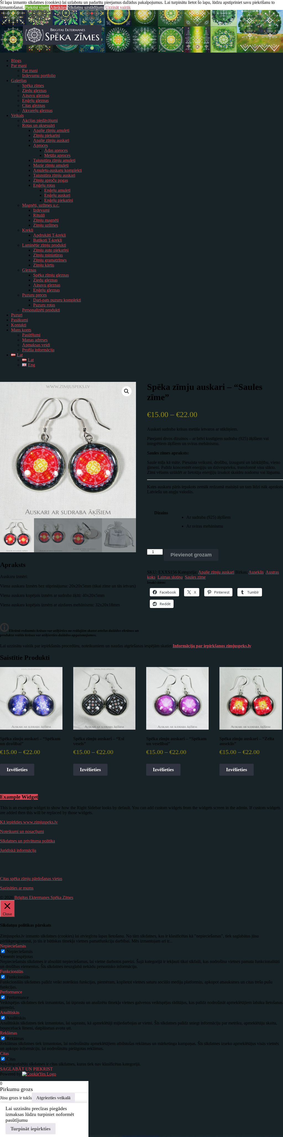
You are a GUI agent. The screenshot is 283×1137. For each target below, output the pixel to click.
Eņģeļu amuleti (57, 190)
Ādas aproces (56, 150)
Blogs (16, 60)
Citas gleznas (33, 105)
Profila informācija (38, 350)
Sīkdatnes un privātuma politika (27, 841)
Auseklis (256, 572)
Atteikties (58, 7)
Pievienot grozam (191, 555)
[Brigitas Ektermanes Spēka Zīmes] (141, 51)
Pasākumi (19, 320)
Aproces (40, 145)
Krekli (27, 230)
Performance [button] (11, 992)
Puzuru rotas (44, 305)
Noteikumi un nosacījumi (22, 831)
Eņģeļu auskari (57, 195)
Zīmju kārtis (43, 265)
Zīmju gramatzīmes (50, 260)
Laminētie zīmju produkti (44, 245)
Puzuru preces (34, 295)
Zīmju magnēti (46, 220)
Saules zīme (195, 577)
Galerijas (19, 80)
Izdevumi (41, 210)
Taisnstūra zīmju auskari (54, 175)
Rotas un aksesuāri (38, 125)
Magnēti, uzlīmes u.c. (40, 205)
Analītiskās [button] (9, 1012)
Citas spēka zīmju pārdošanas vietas (31, 878)
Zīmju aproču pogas (50, 180)
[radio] (234, 517)
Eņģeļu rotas (44, 185)
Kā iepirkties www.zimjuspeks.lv (29, 822)
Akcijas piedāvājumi (40, 120)
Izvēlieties (17, 769)
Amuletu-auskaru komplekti (57, 170)
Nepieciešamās (20, 951)
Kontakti (18, 325)
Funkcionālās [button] (11, 971)
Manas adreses (35, 340)
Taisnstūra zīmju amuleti (54, 160)
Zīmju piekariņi (46, 135)
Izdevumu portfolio (39, 75)
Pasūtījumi (31, 335)
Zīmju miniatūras (48, 255)
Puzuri (16, 315)
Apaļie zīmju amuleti (51, 130)
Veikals (17, 115)
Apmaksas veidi (36, 345)
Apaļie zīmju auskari (51, 140)
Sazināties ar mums (16, 888)
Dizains (161, 512)
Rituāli (39, 215)
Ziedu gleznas (34, 90)
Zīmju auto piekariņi (51, 250)
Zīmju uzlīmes (45, 225)
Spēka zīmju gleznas (51, 275)
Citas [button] (4, 1053)
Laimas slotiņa (170, 577)
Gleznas (29, 270)
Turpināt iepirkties (31, 1128)
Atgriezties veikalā (53, 1097)
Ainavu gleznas (35, 95)
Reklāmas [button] (8, 1033)
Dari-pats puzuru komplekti (57, 300)
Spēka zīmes (33, 85)
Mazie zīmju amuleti (51, 165)
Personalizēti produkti (41, 310)
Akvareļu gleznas (37, 110)
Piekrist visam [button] (37, 7)
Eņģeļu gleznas (35, 100)
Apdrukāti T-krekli (49, 235)
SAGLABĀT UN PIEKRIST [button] (26, 1069)
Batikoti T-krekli (47, 240)
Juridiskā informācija (18, 850)
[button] (127, 391)
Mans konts (21, 330)
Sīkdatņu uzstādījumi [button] (86, 7)
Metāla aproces (57, 155)
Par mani (19, 65)
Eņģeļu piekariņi (58, 200)
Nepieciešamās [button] (13, 946)
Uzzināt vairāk (118, 7)
